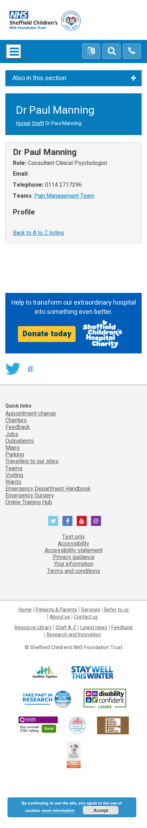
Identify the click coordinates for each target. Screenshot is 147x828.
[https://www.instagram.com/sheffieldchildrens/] (96, 521)
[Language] (91, 51)
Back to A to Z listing (38, 233)
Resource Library (33, 628)
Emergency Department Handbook (48, 489)
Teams (13, 468)
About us (60, 617)
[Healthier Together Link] (44, 672)
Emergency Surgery (29, 495)
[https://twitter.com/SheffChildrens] (53, 521)
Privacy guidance (74, 557)
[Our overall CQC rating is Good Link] (38, 725)
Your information (73, 564)
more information (58, 810)
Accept (100, 810)
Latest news (93, 628)
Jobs (11, 434)
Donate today (46, 334)
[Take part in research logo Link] (47, 699)
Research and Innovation (74, 635)
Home (22, 123)
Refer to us (116, 610)
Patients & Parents (56, 610)
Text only (73, 537)
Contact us (86, 617)
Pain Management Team (64, 196)
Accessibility (73, 543)
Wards (13, 482)
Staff (37, 123)
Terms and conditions (73, 571)
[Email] (111, 51)
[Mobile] (132, 51)
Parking (14, 454)
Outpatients (19, 441)
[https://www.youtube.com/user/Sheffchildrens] (82, 521)
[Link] (77, 725)
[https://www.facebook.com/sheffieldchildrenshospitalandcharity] (67, 521)
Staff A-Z (66, 628)
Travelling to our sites (32, 461)
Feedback (17, 427)
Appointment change (30, 413)
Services (90, 610)
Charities (16, 420)
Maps (12, 448)
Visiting (14, 475)
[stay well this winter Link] (92, 672)
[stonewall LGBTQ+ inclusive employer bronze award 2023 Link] (113, 725)
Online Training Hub (28, 502)
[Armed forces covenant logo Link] (74, 754)
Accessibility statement (74, 550)
